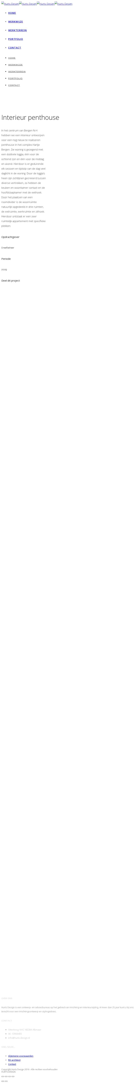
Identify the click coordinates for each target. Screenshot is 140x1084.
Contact (14, 47)
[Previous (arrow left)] (2, 1081)
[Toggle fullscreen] (9, 1076)
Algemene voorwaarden (20, 1055)
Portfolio (15, 39)
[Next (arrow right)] (6, 1081)
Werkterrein (17, 30)
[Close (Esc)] (2, 1076)
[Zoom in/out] (13, 1076)
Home (12, 12)
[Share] (6, 1076)
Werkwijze (15, 21)
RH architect (14, 1060)
